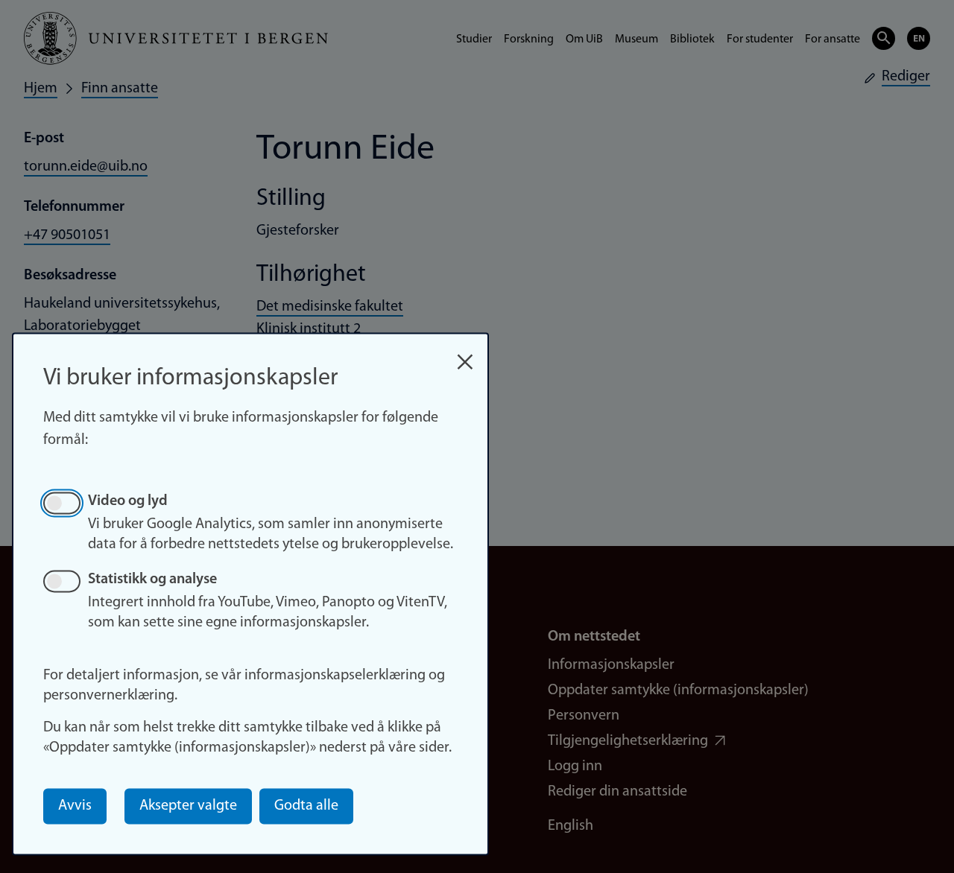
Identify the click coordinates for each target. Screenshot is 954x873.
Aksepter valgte (188, 806)
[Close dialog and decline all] (465, 354)
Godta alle (306, 806)
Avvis (75, 806)
